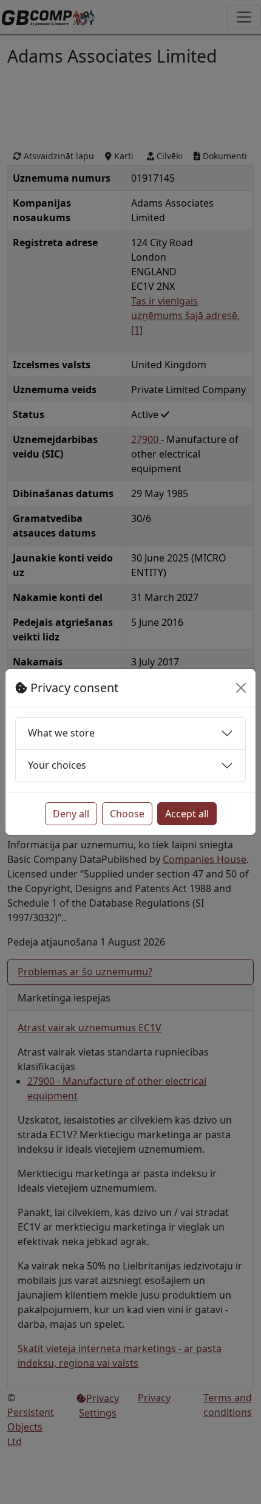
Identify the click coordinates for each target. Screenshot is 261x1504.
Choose (127, 813)
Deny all (71, 813)
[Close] (241, 688)
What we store (61, 733)
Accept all (187, 813)
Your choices (57, 765)
